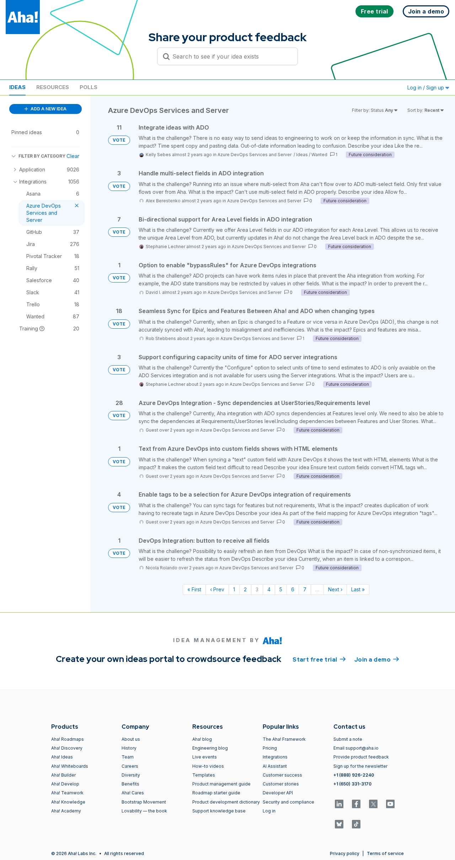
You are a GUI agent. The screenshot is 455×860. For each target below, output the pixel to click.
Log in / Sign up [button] (426, 87)
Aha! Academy (66, 811)
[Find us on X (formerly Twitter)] (373, 804)
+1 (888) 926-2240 (353, 775)
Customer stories (281, 784)
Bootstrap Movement (144, 802)
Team (128, 757)
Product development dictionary (226, 802)
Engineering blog (210, 748)
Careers (130, 766)
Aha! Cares (133, 792)
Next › (335, 589)
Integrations (275, 757)
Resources (52, 87)
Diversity (131, 775)
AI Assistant (275, 766)
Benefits (130, 784)
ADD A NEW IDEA (48, 108)
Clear (72, 156)
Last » (358, 589)
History (129, 748)
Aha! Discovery (66, 748)
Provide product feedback (361, 757)
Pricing (270, 748)
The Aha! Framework (284, 739)
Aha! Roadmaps (67, 739)
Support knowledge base (219, 811)
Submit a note (347, 739)
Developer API (278, 792)
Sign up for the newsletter (360, 766)
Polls (88, 87)
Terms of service (385, 853)
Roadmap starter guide (216, 792)
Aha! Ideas (62, 757)
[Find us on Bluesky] (339, 824)
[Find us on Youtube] (390, 804)
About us (131, 739)
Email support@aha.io (356, 748)
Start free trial (319, 659)
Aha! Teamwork (67, 792)
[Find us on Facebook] (356, 804)
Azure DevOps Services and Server (255, 154)
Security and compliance (288, 802)
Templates (203, 775)
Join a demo (376, 659)
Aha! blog (202, 739)
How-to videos (208, 766)
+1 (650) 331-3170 (352, 784)
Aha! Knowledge (68, 802)
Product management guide (221, 784)
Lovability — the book (144, 811)
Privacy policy (344, 853)
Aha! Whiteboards (69, 766)
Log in (269, 811)
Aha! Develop (65, 784)
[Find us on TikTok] (356, 824)
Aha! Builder (63, 775)
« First (194, 589)
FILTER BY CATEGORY (41, 156)
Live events (204, 757)
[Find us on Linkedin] (339, 804)
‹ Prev (217, 589)
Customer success (282, 775)
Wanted (319, 154)
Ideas (17, 87)
